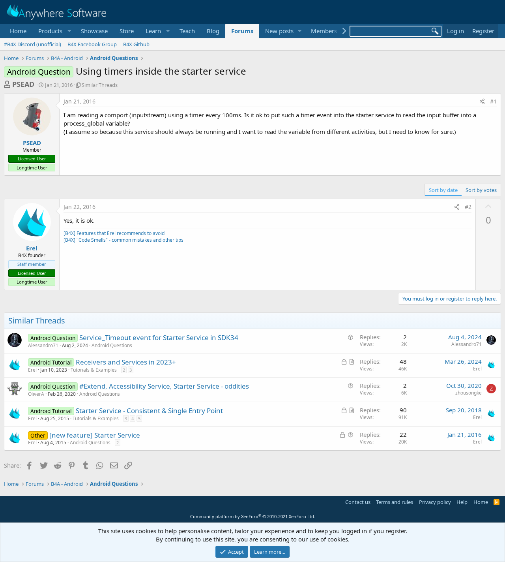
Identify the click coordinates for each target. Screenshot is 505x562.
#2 (468, 207)
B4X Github (136, 44)
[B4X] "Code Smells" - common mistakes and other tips (123, 240)
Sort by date (443, 190)
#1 (493, 101)
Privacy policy (435, 502)
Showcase (94, 31)
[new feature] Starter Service (94, 435)
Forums (242, 31)
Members (324, 31)
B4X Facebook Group (92, 44)
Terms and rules (394, 502)
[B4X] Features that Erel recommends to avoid (114, 233)
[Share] (482, 101)
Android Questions (112, 345)
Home (18, 31)
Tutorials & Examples (94, 370)
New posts (279, 31)
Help (462, 502)
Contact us (357, 502)
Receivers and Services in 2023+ (126, 362)
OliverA (36, 394)
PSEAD (23, 84)
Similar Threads (100, 84)
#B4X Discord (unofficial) (32, 44)
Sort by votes (481, 190)
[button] (53, 31)
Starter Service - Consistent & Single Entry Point (149, 410)
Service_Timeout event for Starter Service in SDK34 (158, 337)
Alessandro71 (43, 345)
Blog (213, 31)
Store (127, 31)
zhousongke (468, 392)
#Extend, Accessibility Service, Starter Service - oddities (164, 386)
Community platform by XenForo (252, 516)
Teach (187, 31)
